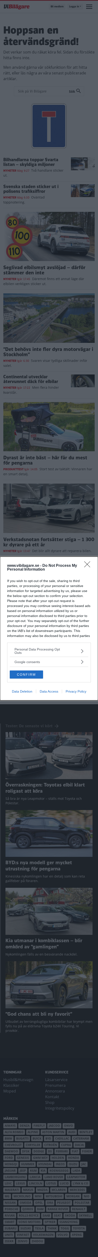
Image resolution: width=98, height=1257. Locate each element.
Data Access (49, 691)
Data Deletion (22, 691)
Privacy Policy (76, 691)
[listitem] (49, 651)
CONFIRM (26, 674)
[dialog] (49, 628)
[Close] (88, 565)
